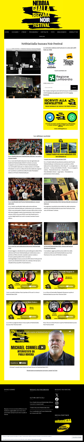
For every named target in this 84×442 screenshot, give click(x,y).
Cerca (74, 87)
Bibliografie (61, 32)
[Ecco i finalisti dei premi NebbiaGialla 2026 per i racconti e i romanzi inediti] (25, 147)
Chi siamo (15, 32)
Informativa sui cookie (36, 439)
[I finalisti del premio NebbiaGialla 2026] (61, 148)
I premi (23, 32)
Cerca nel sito (48, 83)
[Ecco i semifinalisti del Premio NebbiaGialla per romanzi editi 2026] (25, 189)
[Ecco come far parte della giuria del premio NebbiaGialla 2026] (25, 233)
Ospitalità (44, 32)
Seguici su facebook (39, 389)
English (42, 36)
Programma (33, 32)
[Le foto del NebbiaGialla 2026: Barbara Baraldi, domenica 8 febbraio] (61, 189)
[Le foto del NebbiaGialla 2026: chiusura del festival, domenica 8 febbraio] (61, 233)
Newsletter (73, 32)
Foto (52, 32)
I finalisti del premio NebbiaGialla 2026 (55, 159)
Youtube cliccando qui (53, 93)
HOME (7, 32)
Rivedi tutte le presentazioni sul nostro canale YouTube (42, 370)
